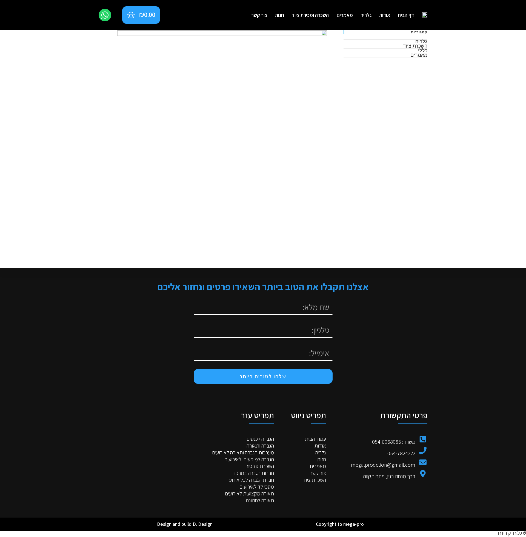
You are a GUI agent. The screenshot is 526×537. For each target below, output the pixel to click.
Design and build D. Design (185, 524)
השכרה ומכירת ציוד (310, 15)
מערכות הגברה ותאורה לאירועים (243, 452)
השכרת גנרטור (260, 466)
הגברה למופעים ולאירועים (249, 459)
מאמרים (344, 15)
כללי (422, 50)
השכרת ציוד (415, 45)
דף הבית (406, 15)
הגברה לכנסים (260, 439)
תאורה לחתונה (260, 500)
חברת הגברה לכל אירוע (251, 480)
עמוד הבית (315, 439)
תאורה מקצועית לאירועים (249, 493)
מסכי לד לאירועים (256, 486)
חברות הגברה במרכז (254, 473)
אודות (384, 15)
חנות (279, 15)
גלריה (366, 15)
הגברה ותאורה (260, 445)
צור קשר (259, 15)
